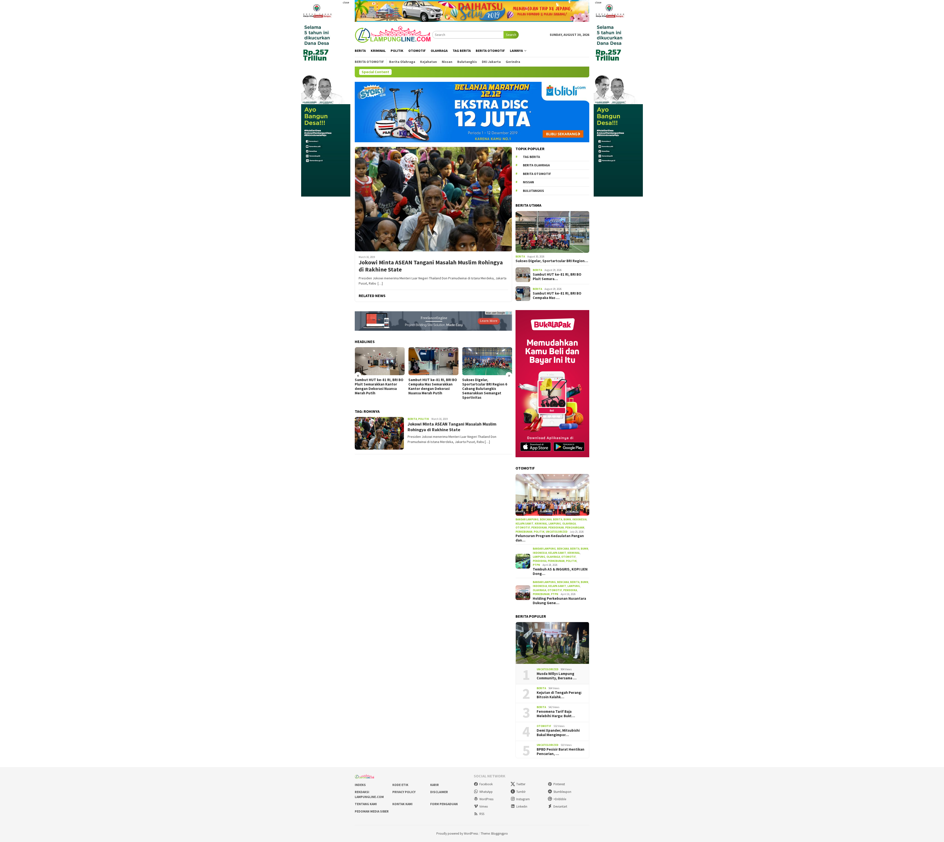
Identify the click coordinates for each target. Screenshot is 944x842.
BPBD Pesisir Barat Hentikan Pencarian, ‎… (560, 751)
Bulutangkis (533, 191)
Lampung (554, 523)
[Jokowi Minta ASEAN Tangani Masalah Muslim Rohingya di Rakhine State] (433, 199)
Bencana (546, 519)
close (346, 2)
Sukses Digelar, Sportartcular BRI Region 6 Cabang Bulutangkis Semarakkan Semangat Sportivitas (484, 389)
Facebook (486, 784)
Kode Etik (400, 785)
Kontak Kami (402, 804)
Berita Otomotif (537, 174)
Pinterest (559, 784)
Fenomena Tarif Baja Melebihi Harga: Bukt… (556, 713)
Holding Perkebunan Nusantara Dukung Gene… (559, 600)
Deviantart (560, 806)
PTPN (536, 565)
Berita (412, 419)
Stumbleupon (562, 792)
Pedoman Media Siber (372, 811)
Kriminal (541, 523)
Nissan (528, 182)
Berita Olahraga (536, 165)
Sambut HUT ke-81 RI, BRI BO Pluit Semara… (557, 276)
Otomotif (523, 527)
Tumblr (521, 792)
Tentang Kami (366, 804)
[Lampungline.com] (393, 34)
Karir (434, 785)
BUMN (567, 519)
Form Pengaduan (444, 804)
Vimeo (483, 806)
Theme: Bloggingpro (494, 833)
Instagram (523, 799)
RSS (481, 814)
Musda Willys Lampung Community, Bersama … (556, 675)
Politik (423, 419)
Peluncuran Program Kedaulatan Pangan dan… (550, 538)
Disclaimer (439, 792)
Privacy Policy (403, 792)
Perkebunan (524, 531)
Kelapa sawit (524, 523)
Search (511, 34)
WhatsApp (486, 792)
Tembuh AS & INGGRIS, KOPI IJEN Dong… (560, 571)
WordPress (486, 799)
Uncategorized (556, 531)
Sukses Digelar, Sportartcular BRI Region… (552, 261)
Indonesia (579, 519)
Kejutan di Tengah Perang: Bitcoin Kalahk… (559, 694)
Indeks (360, 785)
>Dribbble (559, 799)
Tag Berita (531, 157)
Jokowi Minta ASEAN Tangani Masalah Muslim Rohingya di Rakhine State (431, 266)
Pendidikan (539, 527)
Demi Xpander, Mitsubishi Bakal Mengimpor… (558, 732)
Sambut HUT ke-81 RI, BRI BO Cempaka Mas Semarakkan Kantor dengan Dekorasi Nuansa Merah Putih (432, 386)
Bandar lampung (527, 519)
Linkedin (521, 806)
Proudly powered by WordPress (457, 833)
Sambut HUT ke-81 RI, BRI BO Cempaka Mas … (557, 295)
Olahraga (569, 523)
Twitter (520, 784)
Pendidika (539, 561)
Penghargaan (574, 527)
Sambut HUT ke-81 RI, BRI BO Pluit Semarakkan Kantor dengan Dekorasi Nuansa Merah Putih (379, 386)
